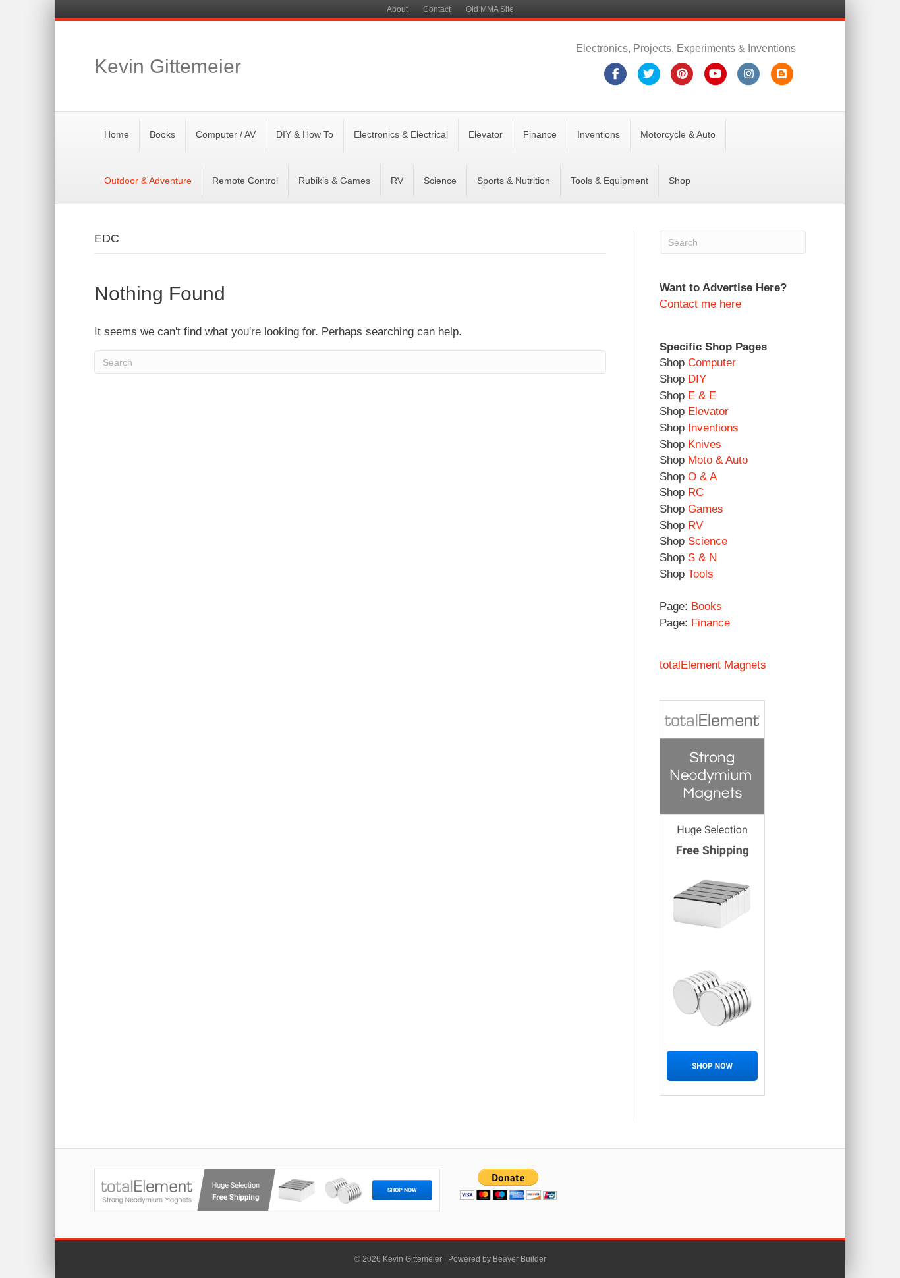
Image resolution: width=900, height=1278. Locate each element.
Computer (710, 362)
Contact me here (700, 304)
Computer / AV (226, 134)
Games (705, 509)
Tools (701, 574)
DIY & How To (304, 134)
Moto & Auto (718, 460)
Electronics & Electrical (401, 134)
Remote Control (245, 180)
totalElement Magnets (713, 665)
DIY (697, 379)
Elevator (485, 134)
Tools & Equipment (609, 180)
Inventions (598, 134)
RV (397, 180)
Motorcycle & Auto (678, 134)
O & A (702, 476)
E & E (702, 395)
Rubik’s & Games (334, 180)
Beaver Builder (519, 1259)
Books (162, 134)
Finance (540, 134)
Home (116, 134)
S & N (702, 557)
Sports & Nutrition (513, 180)
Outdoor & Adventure (148, 180)
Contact (437, 9)
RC (696, 492)
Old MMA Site (490, 9)
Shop (679, 180)
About (397, 9)
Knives (704, 444)
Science (440, 180)
